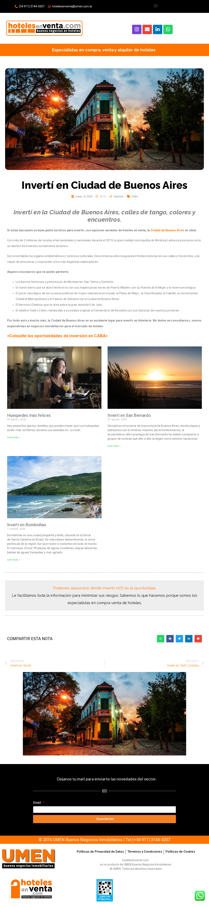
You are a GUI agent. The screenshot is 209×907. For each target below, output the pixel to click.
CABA (134, 196)
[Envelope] (147, 29)
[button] (155, 5)
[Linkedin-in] (157, 29)
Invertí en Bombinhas (26, 524)
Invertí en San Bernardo (129, 415)
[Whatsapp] (168, 29)
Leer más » (13, 437)
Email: (37, 803)
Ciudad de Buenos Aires (167, 230)
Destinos (119, 196)
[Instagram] (136, 29)
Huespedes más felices (29, 415)
